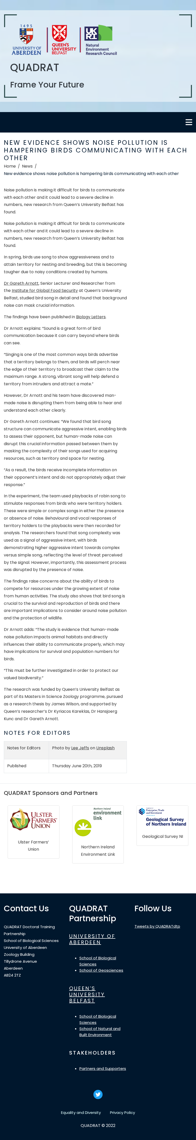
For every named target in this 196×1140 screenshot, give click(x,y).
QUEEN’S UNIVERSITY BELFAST (87, 994)
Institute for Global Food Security (45, 290)
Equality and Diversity (81, 1112)
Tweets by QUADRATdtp (157, 926)
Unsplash (105, 748)
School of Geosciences (101, 970)
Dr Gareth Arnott (21, 283)
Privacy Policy (122, 1112)
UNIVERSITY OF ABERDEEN (92, 939)
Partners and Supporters (102, 1068)
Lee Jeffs (80, 748)
